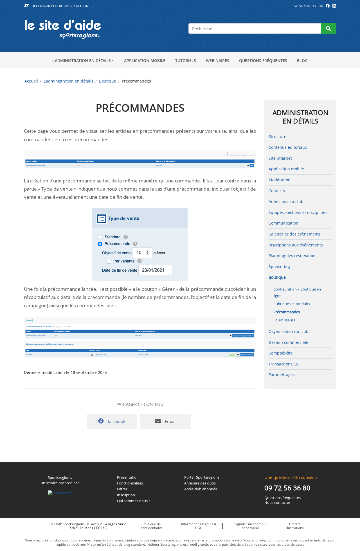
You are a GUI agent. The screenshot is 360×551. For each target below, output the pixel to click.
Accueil (31, 81)
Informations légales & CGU (199, 526)
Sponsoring (279, 266)
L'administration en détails (81, 60)
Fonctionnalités (130, 483)
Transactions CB (284, 364)
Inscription (126, 495)
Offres (122, 489)
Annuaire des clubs (200, 483)
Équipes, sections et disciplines (298, 212)
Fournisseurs (284, 320)
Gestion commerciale (288, 342)
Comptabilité (281, 353)
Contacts (277, 190)
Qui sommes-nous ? (133, 501)
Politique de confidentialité (152, 526)
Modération (280, 179)
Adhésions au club (286, 201)
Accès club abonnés (200, 489)
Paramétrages (282, 374)
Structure (277, 136)
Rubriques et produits (291, 303)
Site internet (280, 158)
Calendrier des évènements (295, 234)
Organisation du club (289, 331)
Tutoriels (185, 60)
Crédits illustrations (294, 526)
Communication (283, 223)
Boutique (107, 81)
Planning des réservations (293, 255)
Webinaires (217, 60)
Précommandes (286, 311)
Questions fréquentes (263, 60)
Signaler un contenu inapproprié (250, 526)
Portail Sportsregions (201, 477)
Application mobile (144, 60)
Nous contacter (277, 502)
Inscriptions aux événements (296, 245)
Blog (302, 60)
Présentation (128, 477)
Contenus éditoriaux (288, 147)
